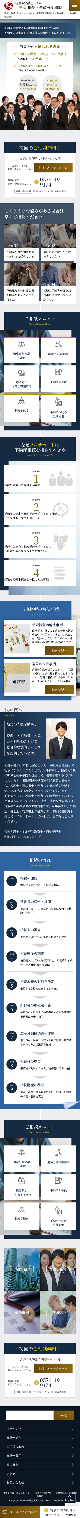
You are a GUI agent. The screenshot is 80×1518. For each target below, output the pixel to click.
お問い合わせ (15, 1482)
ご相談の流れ (15, 1446)
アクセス (12, 1473)
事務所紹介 (13, 1429)
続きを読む (59, 650)
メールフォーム (57, 167)
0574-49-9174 (51, 182)
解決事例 (12, 1464)
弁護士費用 (13, 1455)
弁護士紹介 (13, 1437)
